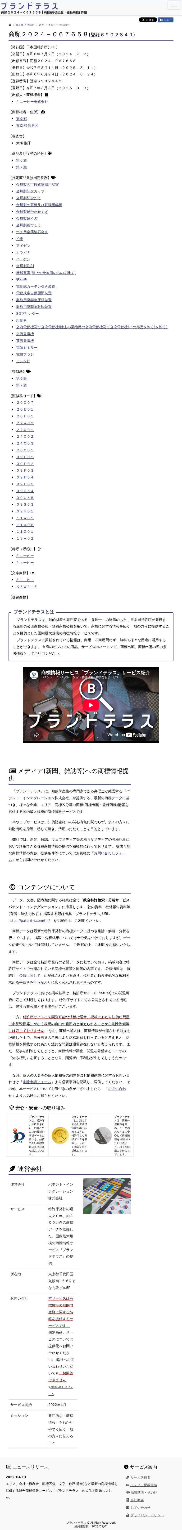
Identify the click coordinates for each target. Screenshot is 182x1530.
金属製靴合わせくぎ (32, 211)
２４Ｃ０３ (25, 443)
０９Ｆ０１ (25, 457)
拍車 (19, 239)
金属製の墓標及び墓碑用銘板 (39, 205)
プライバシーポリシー (147, 1515)
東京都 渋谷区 (27, 125)
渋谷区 (31, 25)
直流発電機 (25, 340)
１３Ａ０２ (25, 538)
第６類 (21, 160)
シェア (167, 19)
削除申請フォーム (37, 1082)
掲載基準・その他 (143, 1492)
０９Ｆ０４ (25, 477)
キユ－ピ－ (25, 580)
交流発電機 (25, 334)
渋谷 (41, 25)
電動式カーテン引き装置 (35, 286)
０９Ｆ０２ (25, 463)
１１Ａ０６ (25, 525)
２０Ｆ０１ (25, 416)
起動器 (21, 320)
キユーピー (25, 555)
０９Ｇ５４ (25, 491)
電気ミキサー (26, 347)
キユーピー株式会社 (59, 25)
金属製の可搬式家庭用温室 (37, 184)
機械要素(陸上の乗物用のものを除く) (46, 272)
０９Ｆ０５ (25, 484)
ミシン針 (23, 361)
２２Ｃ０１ (25, 430)
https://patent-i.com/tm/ (29, 920)
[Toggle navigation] (174, 5)
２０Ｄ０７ (25, 402)
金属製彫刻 (25, 266)
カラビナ (23, 252)
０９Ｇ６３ (25, 504)
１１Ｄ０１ (25, 531)
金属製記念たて (28, 198)
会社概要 (137, 1500)
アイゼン (23, 245)
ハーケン (23, 259)
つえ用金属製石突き (32, 232)
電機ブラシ (25, 354)
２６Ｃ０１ (25, 450)
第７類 (21, 167)
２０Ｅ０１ (25, 409)
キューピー (25, 562)
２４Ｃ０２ (25, 436)
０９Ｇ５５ (25, 497)
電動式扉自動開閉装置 (34, 293)
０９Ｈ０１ (25, 511)
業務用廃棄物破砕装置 (34, 306)
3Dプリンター (27, 313)
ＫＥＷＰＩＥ (26, 586)
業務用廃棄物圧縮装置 (34, 300)
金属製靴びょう (28, 225)
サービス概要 (140, 1477)
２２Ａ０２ (25, 423)
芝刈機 (21, 279)
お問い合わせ (140, 1507)
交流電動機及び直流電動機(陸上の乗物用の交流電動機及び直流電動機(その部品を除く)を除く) (92, 327)
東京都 (19, 25)
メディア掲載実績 (143, 1485)
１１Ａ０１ (25, 518)
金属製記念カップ (30, 191)
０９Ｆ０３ (25, 470)
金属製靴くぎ (26, 218)
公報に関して (30, 975)
